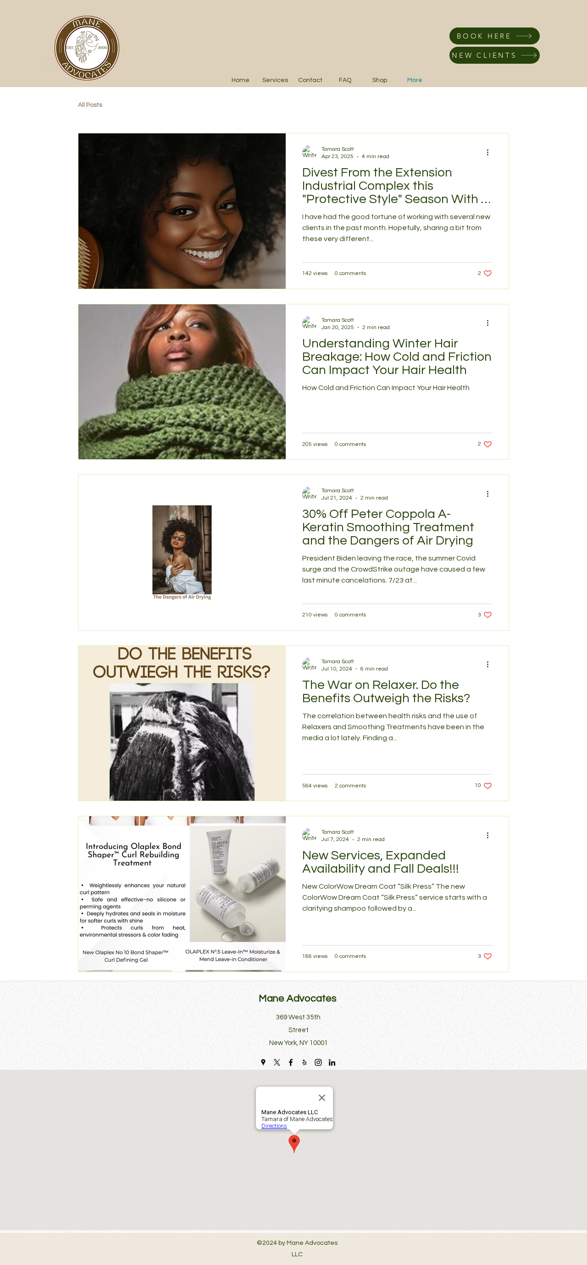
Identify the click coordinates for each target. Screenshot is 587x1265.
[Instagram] (318, 1062)
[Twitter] (277, 1062)
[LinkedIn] (332, 1062)
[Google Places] (263, 1062)
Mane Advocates (298, 998)
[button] (379, 80)
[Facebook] (290, 1062)
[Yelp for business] (304, 1062)
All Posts (90, 105)
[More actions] (490, 152)
